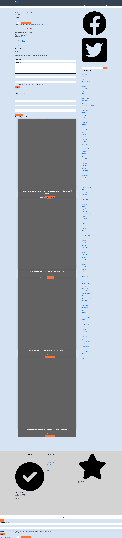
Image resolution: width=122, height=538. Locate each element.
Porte (83, 271)
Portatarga (84, 269)
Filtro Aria (84, 177)
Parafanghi (84, 242)
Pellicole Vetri (84, 254)
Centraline (84, 124)
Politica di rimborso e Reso (51, 462)
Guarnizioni (84, 189)
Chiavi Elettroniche (85, 127)
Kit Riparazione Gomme (86, 213)
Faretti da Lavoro (85, 170)
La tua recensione (18, 62)
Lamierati (83, 216)
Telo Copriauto (85, 329)
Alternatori (84, 84)
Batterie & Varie (85, 100)
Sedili (83, 295)
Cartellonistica (84, 117)
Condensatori (84, 136)
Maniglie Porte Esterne (86, 225)
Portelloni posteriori (85, 273)
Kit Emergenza (84, 208)
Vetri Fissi (84, 356)
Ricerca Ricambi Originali (69, 5)
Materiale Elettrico (85, 226)
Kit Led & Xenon (85, 211)
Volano (83, 358)
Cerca (83, 66)
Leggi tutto (50, 277)
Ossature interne (85, 238)
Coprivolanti (84, 144)
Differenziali (84, 156)
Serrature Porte (85, 305)
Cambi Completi (85, 110)
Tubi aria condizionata (86, 341)
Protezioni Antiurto (85, 278)
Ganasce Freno (85, 184)
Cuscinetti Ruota (85, 149)
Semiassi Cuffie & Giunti (86, 298)
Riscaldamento (84, 291)
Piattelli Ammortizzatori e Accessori (88, 257)
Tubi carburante (85, 343)
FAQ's (48, 470)
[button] (94, 35)
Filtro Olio (84, 180)
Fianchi (83, 173)
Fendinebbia (84, 172)
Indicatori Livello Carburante (87, 199)
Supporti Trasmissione (86, 320)
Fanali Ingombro (85, 163)
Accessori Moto (85, 78)
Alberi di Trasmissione (86, 81)
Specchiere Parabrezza (86, 315)
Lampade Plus (84, 218)
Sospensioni (84, 310)
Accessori (84, 76)
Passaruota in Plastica (86, 249)
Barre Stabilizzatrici (85, 98)
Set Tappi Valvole (85, 307)
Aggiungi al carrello (26, 22)
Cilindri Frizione (85, 129)
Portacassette (84, 266)
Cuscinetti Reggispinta (86, 148)
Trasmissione (84, 336)
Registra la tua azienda (51, 466)
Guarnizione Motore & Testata (87, 187)
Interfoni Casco (85, 202)
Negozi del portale (44, 5)
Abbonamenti (51, 5)
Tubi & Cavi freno (85, 339)
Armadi (83, 93)
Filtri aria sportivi (85, 175)
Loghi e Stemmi (85, 220)
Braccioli (83, 108)
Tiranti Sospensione (85, 334)
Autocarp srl (21, 95)
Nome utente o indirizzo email (4, 522)
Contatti (62, 5)
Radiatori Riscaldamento (86, 285)
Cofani (83, 132)
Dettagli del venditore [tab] (21, 41)
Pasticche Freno (85, 250)
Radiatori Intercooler (86, 283)
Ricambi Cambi (85, 288)
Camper (83, 112)
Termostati (84, 332)
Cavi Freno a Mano (85, 120)
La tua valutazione (18, 59)
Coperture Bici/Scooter (86, 137)
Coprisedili (84, 143)
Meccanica (84, 228)
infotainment (84, 201)
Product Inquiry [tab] (20, 42)
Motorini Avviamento (86, 235)
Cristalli (83, 146)
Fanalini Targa (84, 168)
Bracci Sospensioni (85, 107)
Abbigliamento (84, 72)
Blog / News (49, 464)
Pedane (83, 252)
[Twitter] (104, 5)
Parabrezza (84, 240)
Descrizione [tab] (20, 39)
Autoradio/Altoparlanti (86, 95)
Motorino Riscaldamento (86, 237)
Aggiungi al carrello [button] (50, 197)
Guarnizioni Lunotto (85, 192)
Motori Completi (85, 233)
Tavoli (83, 327)
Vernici (83, 355)
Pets (83, 255)
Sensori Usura (84, 300)
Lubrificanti (84, 221)
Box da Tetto (84, 103)
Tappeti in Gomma (85, 324)
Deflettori (84, 151)
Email (16, 80)
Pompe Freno (84, 262)
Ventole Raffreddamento (86, 351)
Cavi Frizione (84, 122)
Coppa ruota (84, 139)
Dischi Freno (84, 158)
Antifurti (83, 91)
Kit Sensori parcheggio (86, 214)
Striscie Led (84, 319)
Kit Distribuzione (85, 206)
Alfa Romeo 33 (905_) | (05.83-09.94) (32, 25)
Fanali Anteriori (85, 161)
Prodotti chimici (85, 274)
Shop (38, 5)
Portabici (83, 264)
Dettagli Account (78, 5)
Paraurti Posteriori (85, 247)
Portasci (83, 267)
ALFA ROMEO (22, 25)
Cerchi (83, 125)
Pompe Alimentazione (86, 261)
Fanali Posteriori (33, 24)
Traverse (83, 338)
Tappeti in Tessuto (85, 326)
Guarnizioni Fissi (85, 190)
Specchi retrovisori (85, 314)
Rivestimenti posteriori (86, 293)
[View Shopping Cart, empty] (102, 2)
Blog (84, 5)
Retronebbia (84, 286)
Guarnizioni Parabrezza (86, 194)
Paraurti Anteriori (85, 245)
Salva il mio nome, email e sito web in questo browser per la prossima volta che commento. (30, 84)
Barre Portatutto (85, 96)
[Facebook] (103, 5)
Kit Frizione (84, 209)
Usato (83, 348)
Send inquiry (19, 114)
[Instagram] (106, 5)
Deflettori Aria (84, 153)
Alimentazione (84, 83)
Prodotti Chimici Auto (86, 276)
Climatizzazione (85, 131)
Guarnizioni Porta (85, 196)
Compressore (84, 134)
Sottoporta (84, 312)
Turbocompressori (85, 346)
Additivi (83, 79)
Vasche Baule (84, 350)
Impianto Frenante (85, 197)
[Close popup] (2, 520)
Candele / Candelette (86, 113)
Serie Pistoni (84, 302)
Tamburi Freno (84, 322)
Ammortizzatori (85, 88)
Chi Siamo (57, 5)
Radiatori (83, 281)
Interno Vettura (85, 204)
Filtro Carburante (85, 178)
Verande (83, 353)
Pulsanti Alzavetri (85, 279)
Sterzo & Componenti (86, 317)
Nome (16, 75)
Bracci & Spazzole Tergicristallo (88, 105)
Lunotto (83, 223)
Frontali (83, 182)
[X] (29, 454)
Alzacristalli (84, 86)
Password (1, 526)
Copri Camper (84, 141)
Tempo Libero (84, 331)
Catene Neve (84, 119)
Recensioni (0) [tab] (20, 40)
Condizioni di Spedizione (51, 460)
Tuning (83, 344)
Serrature (83, 303)
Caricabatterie (84, 115)
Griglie (83, 185)
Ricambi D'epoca (85, 290)
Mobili (83, 230)
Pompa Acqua (84, 259)
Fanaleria (28, 24)
